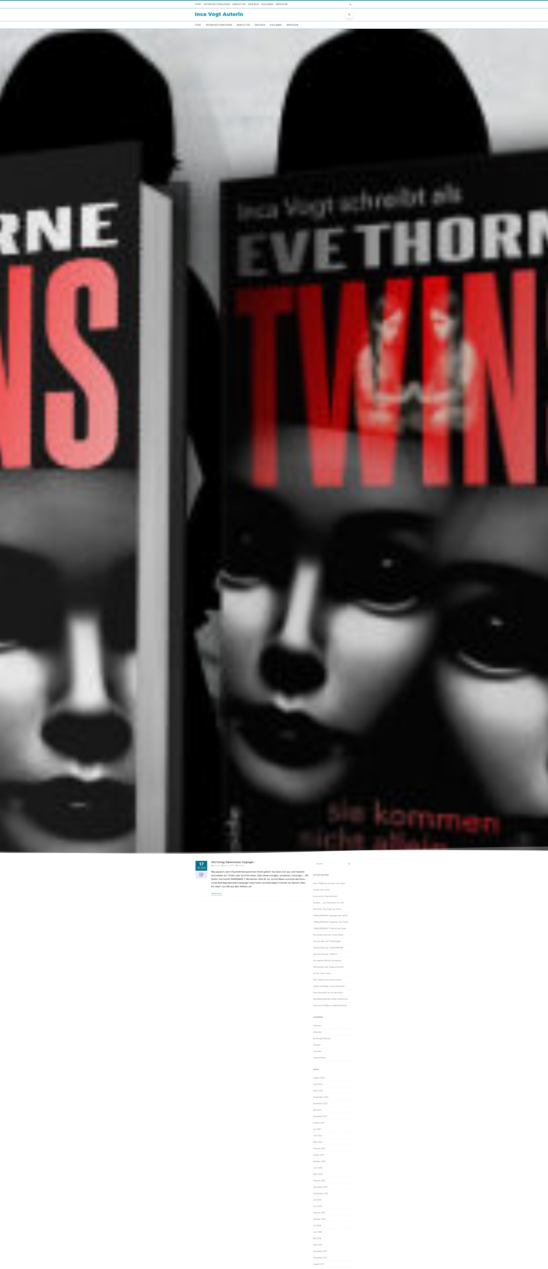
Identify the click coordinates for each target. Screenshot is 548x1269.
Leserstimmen (319, 1058)
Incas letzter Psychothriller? (325, 896)
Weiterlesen (216, 893)
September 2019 (320, 1193)
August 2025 (319, 1078)
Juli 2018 (317, 1225)
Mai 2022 (317, 1110)
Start (198, 4)
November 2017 (320, 1257)
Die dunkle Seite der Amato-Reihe (328, 935)
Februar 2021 (319, 1148)
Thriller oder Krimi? (321, 890)
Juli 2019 (317, 1200)
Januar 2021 (318, 1155)
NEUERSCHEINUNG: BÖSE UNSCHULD (330, 999)
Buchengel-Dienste (321, 1038)
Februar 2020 (319, 1180)
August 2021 (319, 1123)
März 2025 (318, 1090)
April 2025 (317, 1084)
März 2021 (318, 1142)
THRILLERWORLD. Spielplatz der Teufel (330, 915)
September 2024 (320, 1097)
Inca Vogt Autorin (219, 14)
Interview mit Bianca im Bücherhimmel (330, 1005)
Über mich (253, 4)
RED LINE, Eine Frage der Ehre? (327, 909)
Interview (317, 1051)
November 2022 (320, 1103)
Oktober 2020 (319, 1161)
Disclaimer (267, 4)
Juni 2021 (317, 1135)
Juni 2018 (317, 1232)
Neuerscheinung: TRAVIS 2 (325, 954)
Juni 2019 (317, 1206)
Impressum (282, 4)
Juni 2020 (317, 1168)
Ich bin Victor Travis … (323, 973)
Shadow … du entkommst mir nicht (328, 903)
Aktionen (317, 1025)
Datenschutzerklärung (217, 4)
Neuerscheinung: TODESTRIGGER (328, 947)
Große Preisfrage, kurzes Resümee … (330, 986)
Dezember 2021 (320, 1116)
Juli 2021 (317, 1129)
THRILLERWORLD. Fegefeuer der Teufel (330, 922)
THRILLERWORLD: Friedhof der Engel (329, 928)
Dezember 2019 (320, 1187)
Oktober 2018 (319, 1219)
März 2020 (318, 1174)
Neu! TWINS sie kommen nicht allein (329, 883)
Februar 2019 (319, 1212)
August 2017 (318, 1264)
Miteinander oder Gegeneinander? (328, 967)
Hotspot (241, 866)
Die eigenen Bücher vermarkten (327, 960)
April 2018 (317, 1245)
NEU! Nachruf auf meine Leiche (327, 980)
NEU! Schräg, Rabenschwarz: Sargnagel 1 (232, 862)
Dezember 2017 (320, 1251)
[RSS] (350, 4)
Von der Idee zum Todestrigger (327, 941)
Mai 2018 (317, 1238)
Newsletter (239, 4)
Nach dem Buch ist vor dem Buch (328, 992)
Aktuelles (317, 1032)
